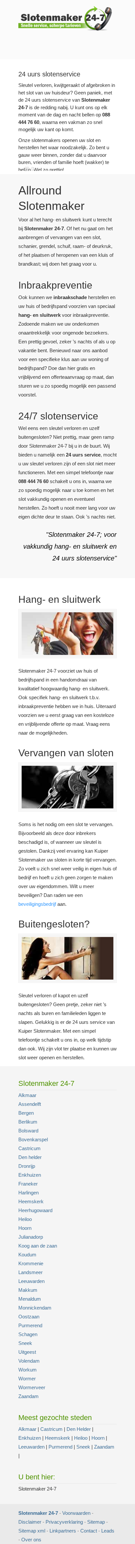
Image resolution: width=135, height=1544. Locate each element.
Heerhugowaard (35, 1210)
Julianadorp (30, 1237)
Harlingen (28, 1192)
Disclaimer (29, 1522)
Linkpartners (62, 1531)
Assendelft (29, 1104)
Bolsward (28, 1130)
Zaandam (28, 1396)
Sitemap (96, 1522)
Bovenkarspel (33, 1139)
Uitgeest (27, 1352)
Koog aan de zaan (37, 1246)
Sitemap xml (31, 1531)
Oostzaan (28, 1316)
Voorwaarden (76, 1513)
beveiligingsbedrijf (37, 904)
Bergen (26, 1113)
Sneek (25, 1343)
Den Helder (79, 1429)
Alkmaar (27, 1095)
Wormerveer (31, 1387)
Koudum (27, 1254)
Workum (27, 1369)
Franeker (28, 1184)
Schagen (27, 1334)
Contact (88, 1531)
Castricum (29, 1148)
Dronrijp (26, 1166)
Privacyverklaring (64, 1522)
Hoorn (24, 1228)
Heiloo (25, 1219)
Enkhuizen (29, 1175)
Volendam (29, 1361)
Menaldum (29, 1299)
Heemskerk (31, 1201)
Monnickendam (34, 1307)
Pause (27, 169)
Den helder (30, 1157)
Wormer (27, 1378)
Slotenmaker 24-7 (67, 17)
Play (33, 169)
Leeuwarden (31, 1281)
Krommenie (30, 1263)
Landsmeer (30, 1272)
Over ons (31, 1539)
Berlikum (27, 1122)
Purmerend (30, 1325)
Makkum (27, 1290)
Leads (107, 1531)
